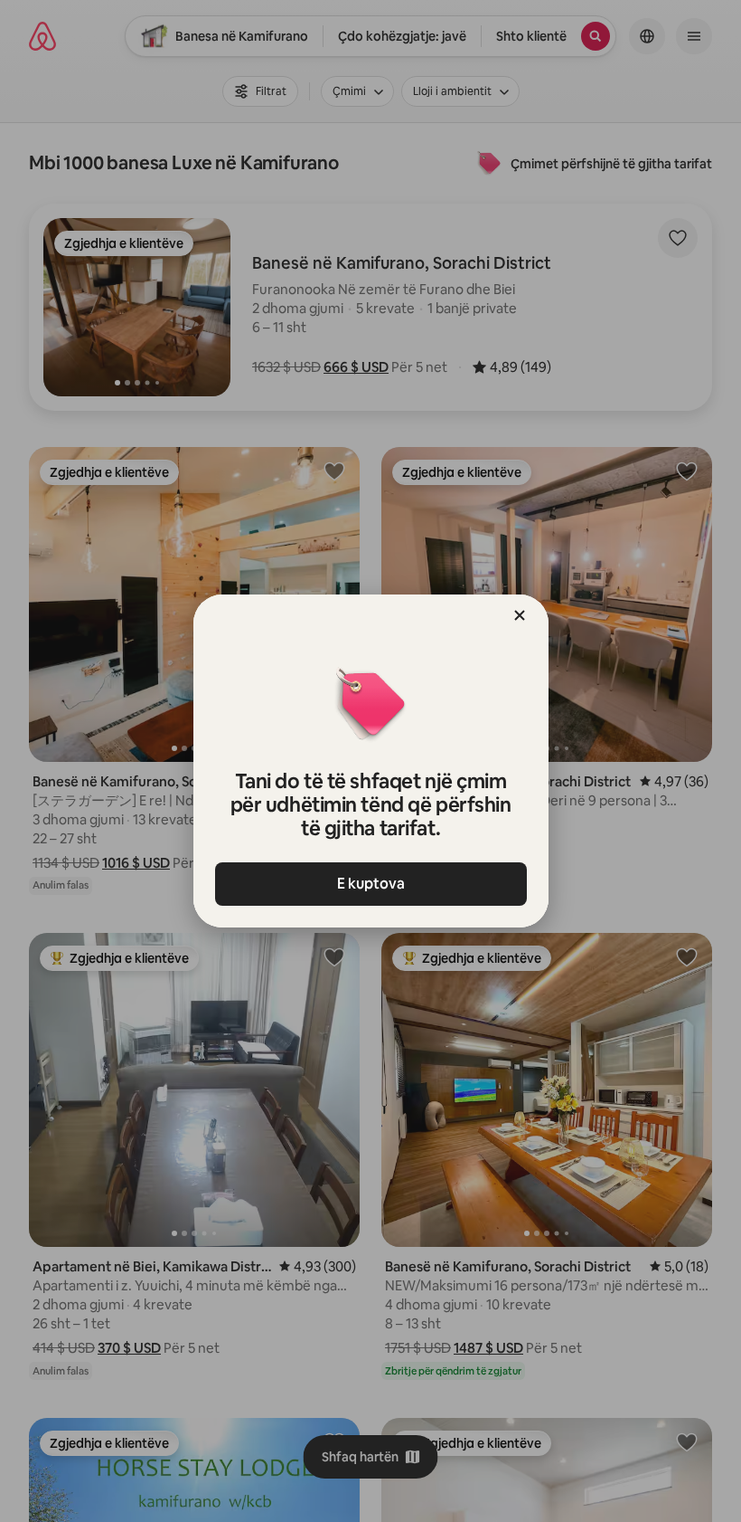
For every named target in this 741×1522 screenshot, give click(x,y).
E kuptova (371, 883)
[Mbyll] (519, 615)
